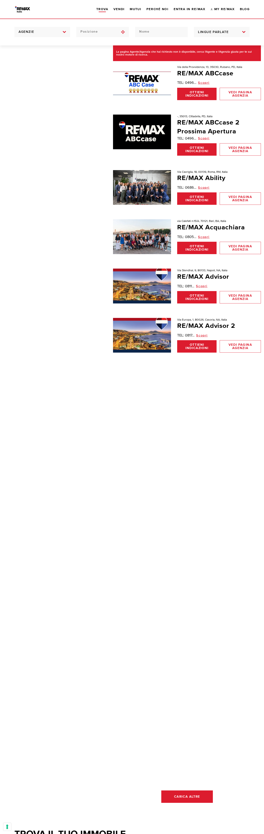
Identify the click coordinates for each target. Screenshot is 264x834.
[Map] (53, 439)
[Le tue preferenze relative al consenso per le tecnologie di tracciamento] (7, 827)
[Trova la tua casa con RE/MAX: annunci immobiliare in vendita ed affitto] (26, 9)
